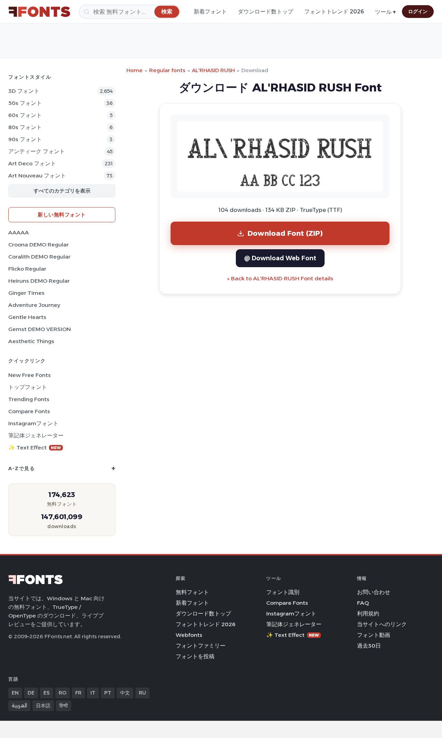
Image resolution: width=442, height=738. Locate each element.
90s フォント (25, 139)
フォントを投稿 (195, 656)
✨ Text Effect (34, 447)
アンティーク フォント (36, 151)
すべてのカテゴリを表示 (61, 190)
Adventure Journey (34, 305)
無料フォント (192, 592)
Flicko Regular (27, 268)
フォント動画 (373, 635)
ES (47, 693)
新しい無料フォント (62, 214)
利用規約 (368, 613)
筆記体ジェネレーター (36, 435)
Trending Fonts (28, 399)
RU (142, 693)
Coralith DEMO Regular (39, 256)
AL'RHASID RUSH (213, 70)
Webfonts (189, 635)
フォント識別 (282, 592)
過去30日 (369, 645)
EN (15, 693)
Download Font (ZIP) (285, 233)
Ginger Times (26, 293)
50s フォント (25, 103)
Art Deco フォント (32, 163)
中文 (125, 693)
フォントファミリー (200, 645)
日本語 (43, 705)
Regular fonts (167, 70)
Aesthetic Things (31, 341)
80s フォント (25, 127)
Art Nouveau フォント (37, 175)
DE (31, 693)
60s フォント (25, 115)
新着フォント (210, 11)
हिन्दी (63, 705)
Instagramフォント (33, 423)
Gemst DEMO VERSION (39, 329)
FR (78, 693)
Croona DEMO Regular (38, 244)
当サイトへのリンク (382, 624)
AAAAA (18, 232)
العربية (19, 705)
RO (62, 693)
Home (134, 70)
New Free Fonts (29, 375)
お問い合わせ (373, 592)
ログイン (417, 11)
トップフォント (27, 387)
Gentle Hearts (27, 317)
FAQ (363, 603)
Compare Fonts (29, 411)
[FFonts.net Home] (39, 11)
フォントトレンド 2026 (334, 11)
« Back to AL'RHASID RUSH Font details (280, 278)
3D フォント (23, 91)
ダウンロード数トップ (265, 11)
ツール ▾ (385, 12)
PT (107, 693)
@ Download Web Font (280, 258)
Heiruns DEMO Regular (39, 281)
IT (92, 693)
